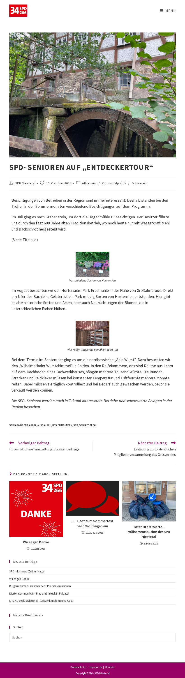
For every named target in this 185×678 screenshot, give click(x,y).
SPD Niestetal (25, 183)
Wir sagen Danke (36, 542)
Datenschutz (78, 667)
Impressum (95, 667)
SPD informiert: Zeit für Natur (26, 571)
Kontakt (110, 667)
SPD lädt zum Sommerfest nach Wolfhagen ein (92, 523)
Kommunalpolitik (114, 183)
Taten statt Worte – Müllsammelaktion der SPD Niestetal (149, 531)
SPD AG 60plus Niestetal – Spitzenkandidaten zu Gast (41, 601)
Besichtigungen (62, 425)
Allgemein (89, 183)
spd (75, 425)
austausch (44, 425)
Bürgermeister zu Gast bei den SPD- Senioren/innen (40, 586)
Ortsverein (140, 183)
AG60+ (32, 425)
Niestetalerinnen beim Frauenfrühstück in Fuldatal (39, 593)
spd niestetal (88, 425)
